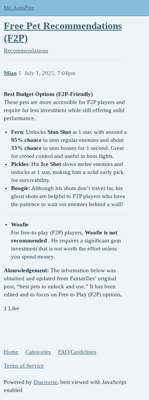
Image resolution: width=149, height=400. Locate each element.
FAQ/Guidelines (77, 352)
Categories (38, 352)
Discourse (45, 382)
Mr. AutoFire (19, 8)
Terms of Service (24, 366)
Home (11, 352)
